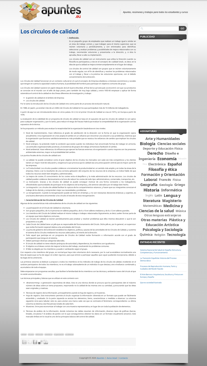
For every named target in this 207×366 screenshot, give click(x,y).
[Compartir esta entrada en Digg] (29, 342)
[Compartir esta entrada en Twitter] (24, 342)
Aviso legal (112, 358)
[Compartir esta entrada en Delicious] (40, 342)
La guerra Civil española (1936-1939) (121, 26)
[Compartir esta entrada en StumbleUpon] (46, 342)
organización (59, 334)
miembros (48, 334)
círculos (31, 334)
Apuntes (100, 358)
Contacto (123, 358)
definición (39, 334)
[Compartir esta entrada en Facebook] (35, 342)
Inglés (149, 195)
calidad (23, 334)
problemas (69, 334)
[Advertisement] (44, 57)
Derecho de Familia (29, 26)
